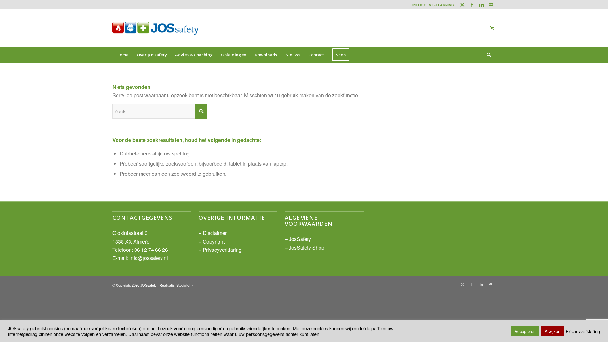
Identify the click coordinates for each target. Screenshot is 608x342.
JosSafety (300, 239)
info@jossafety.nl (149, 258)
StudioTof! (183, 285)
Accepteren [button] (525, 331)
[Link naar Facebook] (471, 5)
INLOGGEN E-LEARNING (433, 5)
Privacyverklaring (222, 249)
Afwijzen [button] (552, 331)
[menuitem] (431, 5)
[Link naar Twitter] (462, 5)
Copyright (214, 241)
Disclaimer (215, 233)
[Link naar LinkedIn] (481, 5)
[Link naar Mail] (491, 5)
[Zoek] (487, 55)
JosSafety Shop (306, 247)
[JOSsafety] (155, 28)
